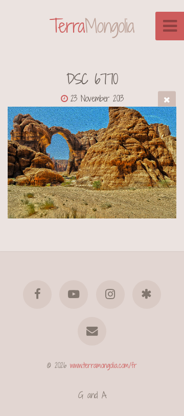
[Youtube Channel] (73, 294)
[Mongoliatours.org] (146, 294)
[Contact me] (92, 331)
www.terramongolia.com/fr (103, 365)
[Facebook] (37, 294)
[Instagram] (110, 294)
